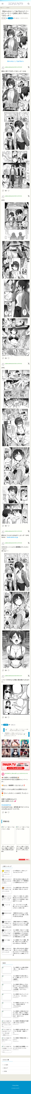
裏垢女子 (6, 1068)
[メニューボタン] (2, 3)
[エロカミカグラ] (15, 3)
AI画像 (5, 1071)
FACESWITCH (6, 805)
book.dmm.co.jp (12, 537)
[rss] (14, 1082)
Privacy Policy (15, 1085)
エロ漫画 (10, 18)
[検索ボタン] (28, 3)
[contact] (16, 1082)
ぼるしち (17, 18)
